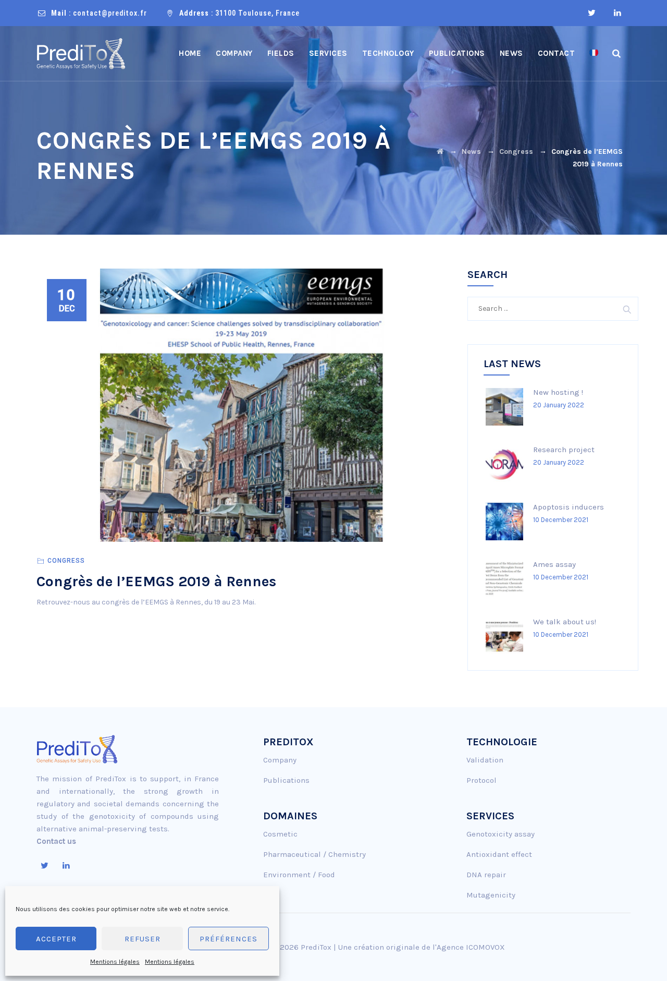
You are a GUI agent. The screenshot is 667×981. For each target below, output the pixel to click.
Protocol (481, 780)
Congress (66, 560)
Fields (280, 53)
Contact (556, 53)
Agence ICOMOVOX (471, 947)
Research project (564, 449)
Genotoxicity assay (500, 834)
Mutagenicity (490, 895)
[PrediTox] (81, 53)
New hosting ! (558, 392)
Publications (457, 53)
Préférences (228, 938)
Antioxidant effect (499, 854)
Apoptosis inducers (568, 507)
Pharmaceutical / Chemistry (314, 854)
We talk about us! (564, 621)
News (511, 53)
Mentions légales (115, 961)
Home (190, 53)
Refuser (142, 938)
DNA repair (486, 874)
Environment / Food (299, 874)
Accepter (56, 938)
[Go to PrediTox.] (440, 151)
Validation (484, 760)
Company (234, 53)
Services (328, 53)
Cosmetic (280, 834)
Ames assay (554, 564)
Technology (388, 53)
